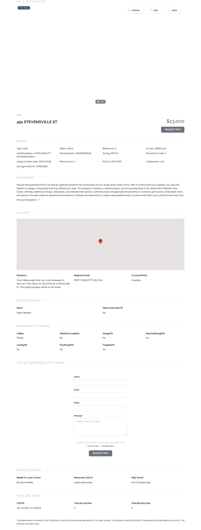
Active (70, 148)
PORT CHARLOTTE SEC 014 (88, 280)
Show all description (26, 200)
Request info (173, 129)
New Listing (23, 8)
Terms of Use (92, 446)
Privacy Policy (108, 446)
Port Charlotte (50, 520)
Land (19, 1)
